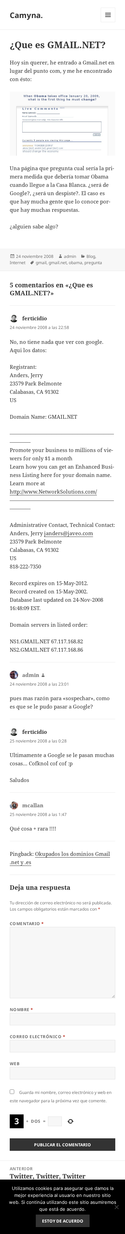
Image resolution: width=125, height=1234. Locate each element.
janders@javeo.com (68, 533)
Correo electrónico (38, 1037)
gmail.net (58, 263)
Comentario (27, 924)
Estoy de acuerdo (62, 1221)
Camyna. (26, 15)
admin (70, 256)
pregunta (93, 263)
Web (14, 1064)
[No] (116, 1206)
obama (75, 263)
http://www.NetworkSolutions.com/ (53, 491)
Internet (17, 263)
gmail (41, 263)
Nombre (21, 1010)
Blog (90, 256)
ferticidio (34, 318)
